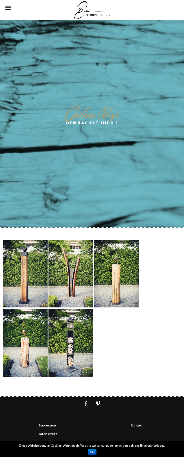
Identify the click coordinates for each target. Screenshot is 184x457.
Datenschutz (47, 434)
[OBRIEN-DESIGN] (92, 10)
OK (92, 451)
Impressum (47, 425)
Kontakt (137, 425)
